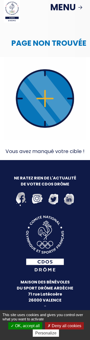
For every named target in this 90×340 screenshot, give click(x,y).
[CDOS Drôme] (12, 11)
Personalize (45, 333)
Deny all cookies (66, 326)
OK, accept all (27, 326)
